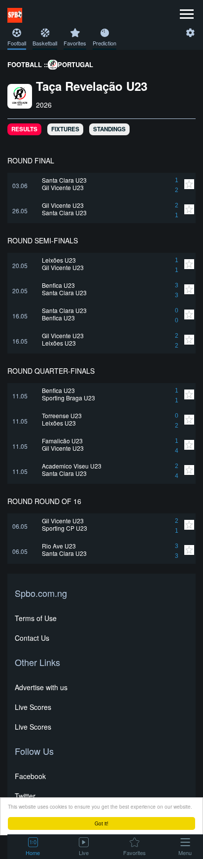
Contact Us (32, 638)
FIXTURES (65, 129)
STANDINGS (109, 129)
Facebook (30, 776)
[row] (101, 185)
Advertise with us (41, 687)
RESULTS (24, 129)
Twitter (25, 796)
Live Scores (33, 707)
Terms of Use (36, 618)
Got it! (101, 823)
